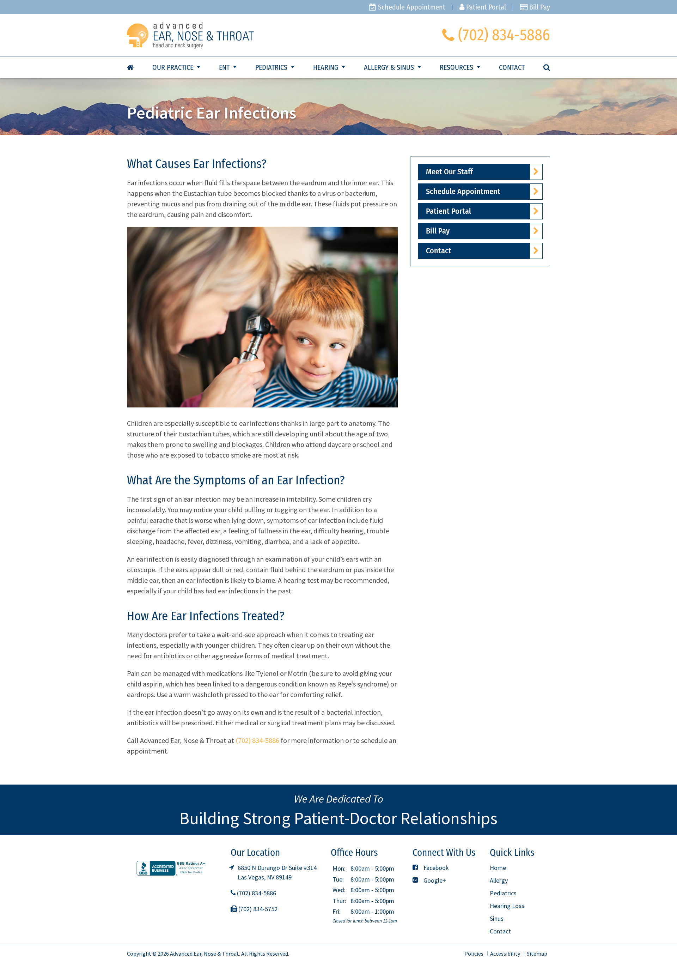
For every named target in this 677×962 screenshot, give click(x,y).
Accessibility (505, 953)
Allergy (499, 880)
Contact (512, 67)
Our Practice (172, 67)
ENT (224, 67)
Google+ (434, 880)
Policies (473, 953)
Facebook (435, 868)
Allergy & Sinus (389, 67)
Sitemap (537, 953)
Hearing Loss (507, 906)
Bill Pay (538, 7)
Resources (456, 67)
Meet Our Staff (449, 171)
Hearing (325, 67)
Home (498, 868)
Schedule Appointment (410, 7)
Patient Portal (485, 7)
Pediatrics (271, 67)
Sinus (497, 918)
